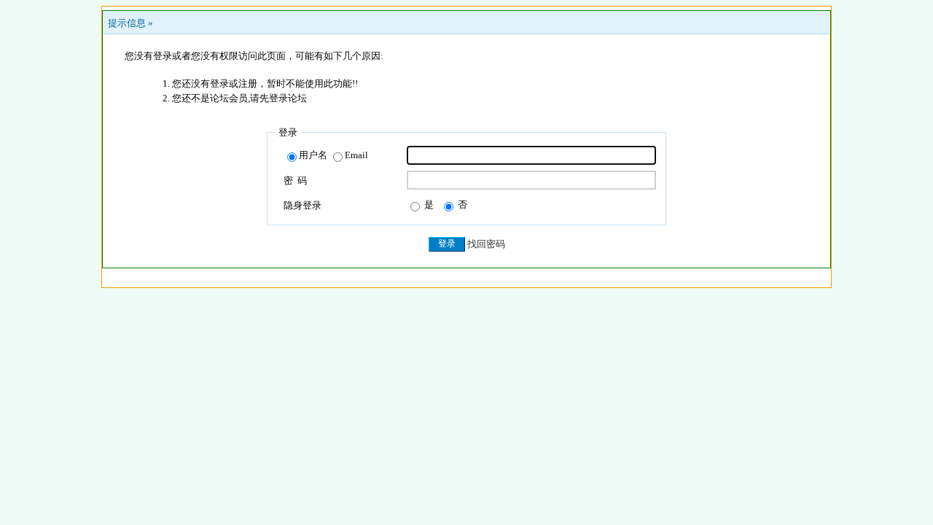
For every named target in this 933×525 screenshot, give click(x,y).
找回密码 (486, 243)
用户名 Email (333, 154)
